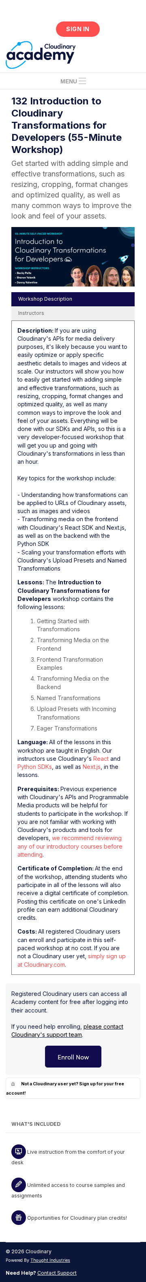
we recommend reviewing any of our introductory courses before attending (69, 846)
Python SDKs (34, 766)
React (101, 758)
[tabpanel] (73, 650)
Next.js (92, 766)
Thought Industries (50, 1260)
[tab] (73, 299)
